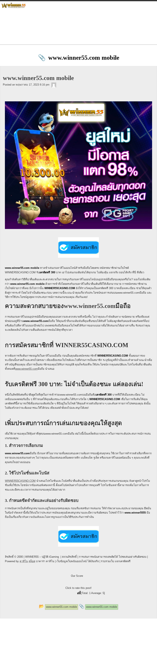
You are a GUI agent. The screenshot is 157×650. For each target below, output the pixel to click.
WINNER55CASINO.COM (20, 480)
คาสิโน (24, 561)
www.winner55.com (90, 305)
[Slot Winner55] (53, 84)
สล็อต (32, 561)
